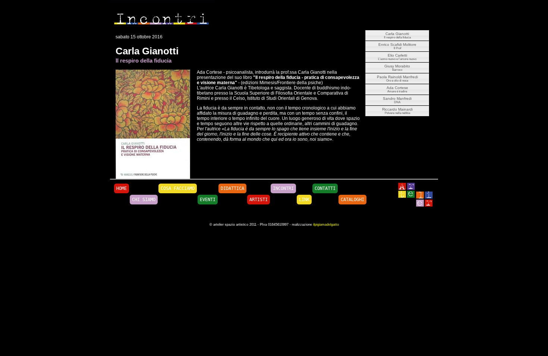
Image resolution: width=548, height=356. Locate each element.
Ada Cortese (397, 89)
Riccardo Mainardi (397, 111)
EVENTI (207, 199)
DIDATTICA (232, 188)
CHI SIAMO (143, 199)
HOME (121, 188)
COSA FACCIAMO (178, 188)
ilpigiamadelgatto (326, 224)
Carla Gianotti (397, 35)
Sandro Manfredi (397, 100)
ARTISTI (258, 199)
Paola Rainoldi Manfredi (397, 78)
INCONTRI (283, 188)
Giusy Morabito (397, 67)
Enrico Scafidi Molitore (397, 46)
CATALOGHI (352, 199)
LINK (304, 199)
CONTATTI (325, 188)
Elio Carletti (397, 57)
